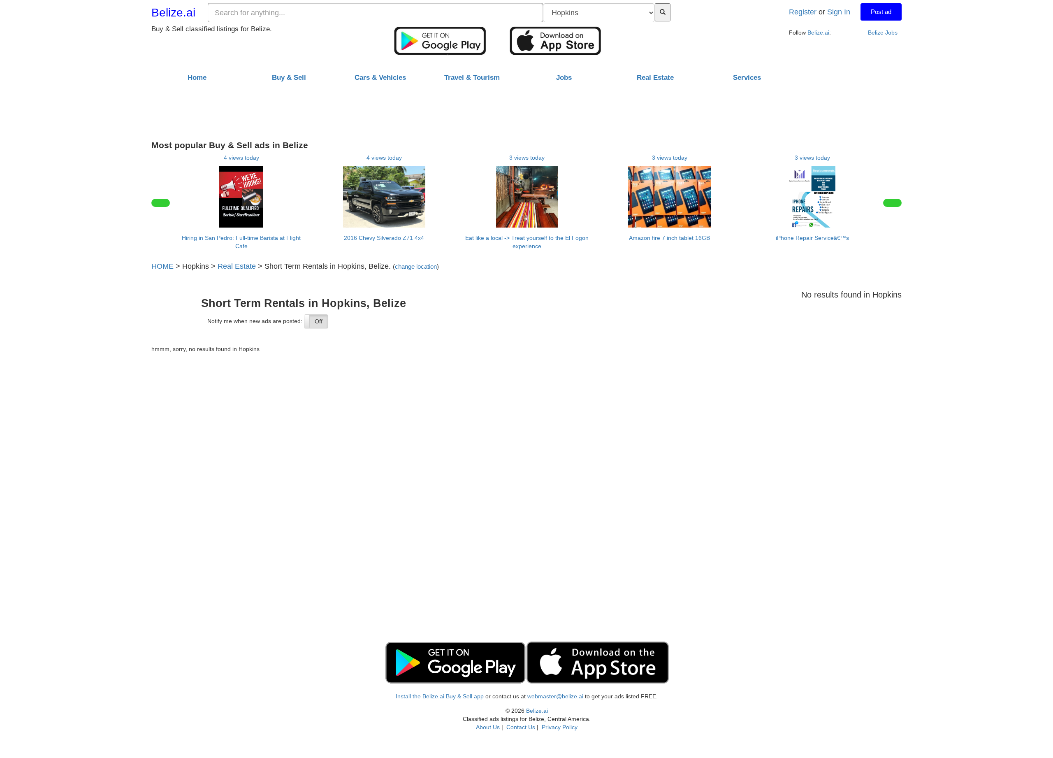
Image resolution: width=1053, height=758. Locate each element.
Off (318, 321)
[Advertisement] (526, 108)
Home (197, 77)
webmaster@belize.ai (555, 696)
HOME (162, 266)
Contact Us (520, 727)
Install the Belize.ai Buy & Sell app (440, 696)
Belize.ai (173, 12)
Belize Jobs (883, 32)
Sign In (838, 12)
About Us (488, 727)
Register (802, 12)
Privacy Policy (560, 727)
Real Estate (237, 266)
